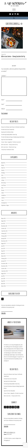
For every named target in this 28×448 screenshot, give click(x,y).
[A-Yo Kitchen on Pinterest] (15, 407)
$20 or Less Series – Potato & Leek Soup (8, 147)
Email (2, 104)
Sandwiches (3, 195)
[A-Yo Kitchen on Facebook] (5, 407)
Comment (3, 76)
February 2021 (4, 233)
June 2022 (3, 223)
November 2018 (4, 266)
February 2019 (4, 258)
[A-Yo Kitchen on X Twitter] (7, 407)
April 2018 (3, 283)
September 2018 (4, 271)
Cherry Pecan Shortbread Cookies (7, 149)
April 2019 (3, 253)
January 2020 (3, 238)
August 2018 (3, 273)
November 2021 (4, 226)
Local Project (3, 185)
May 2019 (3, 251)
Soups (2, 200)
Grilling (2, 180)
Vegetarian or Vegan (5, 205)
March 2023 (3, 218)
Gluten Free (3, 178)
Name (3, 100)
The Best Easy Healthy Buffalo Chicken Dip (9, 134)
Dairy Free (3, 168)
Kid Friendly (3, 183)
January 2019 (3, 261)
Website (3, 109)
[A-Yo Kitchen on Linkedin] (10, 407)
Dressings (3, 173)
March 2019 (3, 256)
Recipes (2, 190)
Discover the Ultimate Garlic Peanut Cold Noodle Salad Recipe (13, 127)
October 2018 (3, 268)
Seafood (2, 198)
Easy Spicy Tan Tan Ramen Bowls (7, 132)
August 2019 (3, 243)
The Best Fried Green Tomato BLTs (7, 129)
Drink (2, 175)
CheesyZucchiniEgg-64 (14, 23)
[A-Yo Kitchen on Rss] (18, 407)
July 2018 (3, 276)
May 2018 (3, 281)
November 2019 (4, 241)
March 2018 (3, 286)
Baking (2, 165)
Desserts (2, 170)
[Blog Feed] (2, 299)
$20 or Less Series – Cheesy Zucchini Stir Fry (13, 56)
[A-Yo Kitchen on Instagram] (13, 407)
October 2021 (3, 228)
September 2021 (4, 231)
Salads (2, 193)
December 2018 (4, 263)
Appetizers (3, 162)
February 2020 (4, 236)
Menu (14, 9)
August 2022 (3, 221)
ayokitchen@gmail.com (10, 432)
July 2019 (3, 246)
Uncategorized (4, 203)
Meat (2, 188)
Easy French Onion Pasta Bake (6, 139)
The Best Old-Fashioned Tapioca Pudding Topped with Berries (12, 137)
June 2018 (3, 278)
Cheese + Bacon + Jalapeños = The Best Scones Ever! (11, 142)
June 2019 (3, 248)
